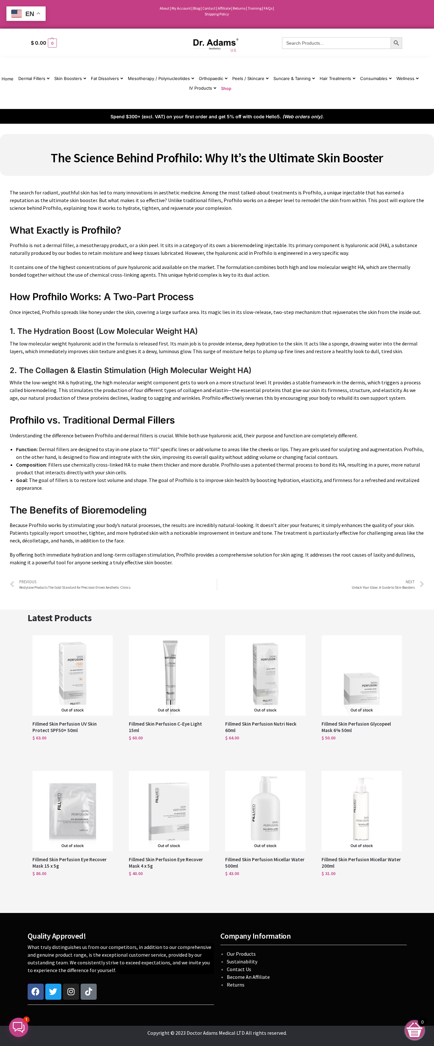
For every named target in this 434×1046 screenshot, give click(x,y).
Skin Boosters (68, 78)
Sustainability (242, 961)
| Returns (238, 8)
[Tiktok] (89, 992)
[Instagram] (71, 992)
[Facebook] (36, 992)
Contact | (209, 8)
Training (255, 8)
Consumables (373, 78)
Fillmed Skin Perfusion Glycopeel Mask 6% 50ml (356, 727)
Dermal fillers (53, 449)
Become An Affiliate (248, 977)
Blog (196, 8)
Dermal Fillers (31, 78)
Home (7, 78)
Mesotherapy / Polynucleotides (159, 78)
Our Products (241, 954)
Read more (72, 752)
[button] (88, 43)
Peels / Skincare (248, 78)
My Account (181, 8)
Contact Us (239, 969)
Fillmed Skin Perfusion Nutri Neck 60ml (261, 727)
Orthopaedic (211, 78)
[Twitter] (53, 992)
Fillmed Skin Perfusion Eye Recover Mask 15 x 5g (69, 862)
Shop (226, 88)
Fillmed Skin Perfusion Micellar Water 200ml (361, 862)
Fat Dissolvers (105, 78)
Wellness (405, 78)
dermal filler (60, 245)
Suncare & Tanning (292, 78)
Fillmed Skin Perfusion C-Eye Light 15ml (165, 727)
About (164, 8)
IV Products (200, 88)
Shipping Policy (217, 14)
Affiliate (224, 8)
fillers (214, 200)
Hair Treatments (335, 78)
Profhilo (312, 192)
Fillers (54, 464)
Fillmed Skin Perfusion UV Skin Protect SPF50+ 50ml (64, 727)
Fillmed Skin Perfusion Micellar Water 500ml (265, 862)
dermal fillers (138, 435)
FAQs (268, 8)
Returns (235, 984)
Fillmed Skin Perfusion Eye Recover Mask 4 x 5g (166, 862)
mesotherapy (94, 245)
